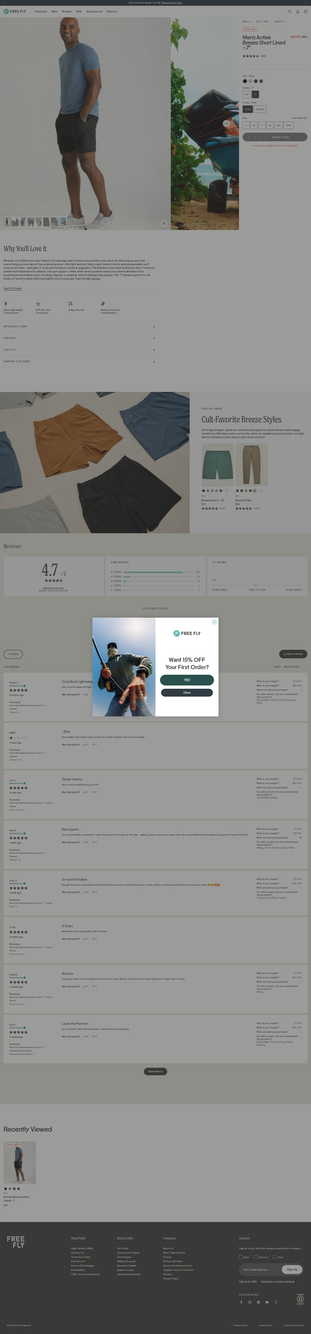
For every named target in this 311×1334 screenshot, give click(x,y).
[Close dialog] (214, 622)
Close (187, 692)
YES (187, 680)
